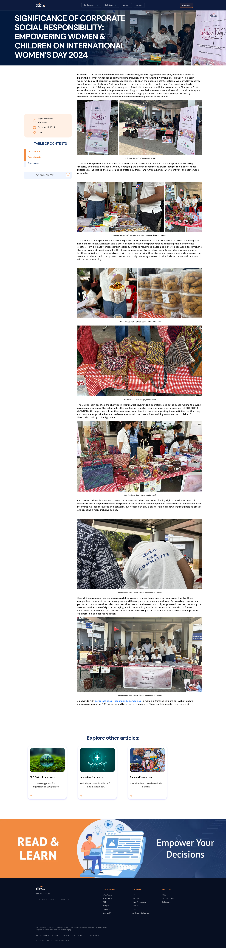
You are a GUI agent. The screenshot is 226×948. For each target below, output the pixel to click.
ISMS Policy (94, 935)
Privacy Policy (42, 935)
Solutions (109, 5)
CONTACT (186, 5)
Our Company (89, 5)
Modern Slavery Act (60, 935)
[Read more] (35, 795)
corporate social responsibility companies (118, 700)
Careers (139, 5)
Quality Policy (78, 935)
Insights (126, 5)
